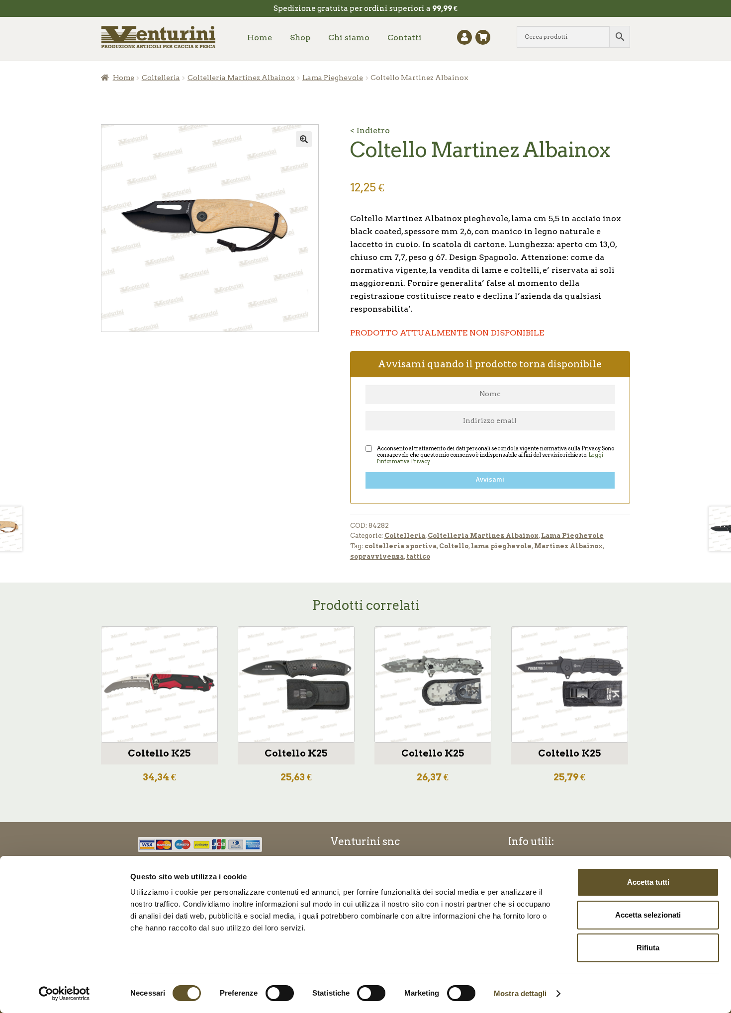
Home (259, 37)
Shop (300, 37)
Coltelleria (161, 78)
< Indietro (370, 130)
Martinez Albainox (568, 546)
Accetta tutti (648, 882)
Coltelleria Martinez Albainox (241, 78)
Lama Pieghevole (332, 78)
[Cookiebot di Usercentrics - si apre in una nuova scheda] (64, 993)
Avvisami (490, 479)
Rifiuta (648, 947)
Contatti (404, 37)
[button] (304, 139)
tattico (418, 556)
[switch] (280, 993)
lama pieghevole (501, 546)
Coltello (453, 546)
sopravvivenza (377, 556)
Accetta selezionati (648, 915)
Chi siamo (348, 37)
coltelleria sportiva (401, 546)
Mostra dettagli (520, 993)
